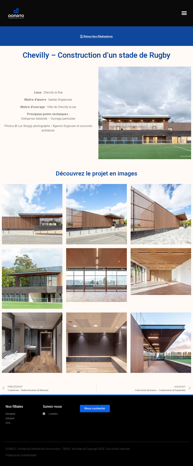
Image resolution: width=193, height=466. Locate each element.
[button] (184, 13)
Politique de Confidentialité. (21, 455)
